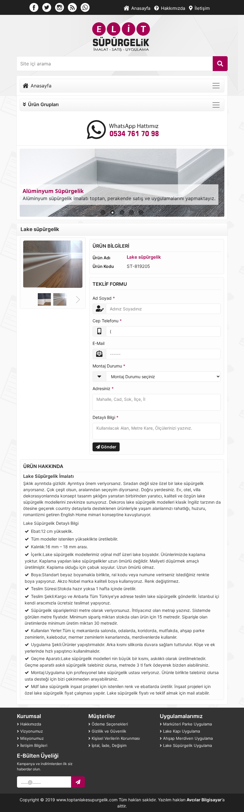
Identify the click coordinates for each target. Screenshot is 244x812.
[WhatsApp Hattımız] (122, 129)
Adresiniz (103, 388)
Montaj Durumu (109, 365)
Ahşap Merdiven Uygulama (187, 738)
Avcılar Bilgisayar (204, 799)
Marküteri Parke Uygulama (187, 724)
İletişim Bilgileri (33, 745)
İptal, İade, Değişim (108, 745)
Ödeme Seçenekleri (109, 724)
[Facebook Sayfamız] (33, 7)
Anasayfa (140, 8)
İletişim (201, 8)
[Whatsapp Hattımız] (85, 7)
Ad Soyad (104, 298)
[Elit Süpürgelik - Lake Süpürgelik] (122, 37)
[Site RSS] (72, 7)
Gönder (108, 446)
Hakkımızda (172, 8)
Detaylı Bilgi (105, 417)
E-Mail (98, 343)
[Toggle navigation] (216, 85)
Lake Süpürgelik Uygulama (187, 745)
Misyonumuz (31, 738)
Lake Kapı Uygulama (181, 731)
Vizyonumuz (31, 731)
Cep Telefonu (107, 320)
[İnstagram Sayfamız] (59, 7)
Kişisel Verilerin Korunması (115, 738)
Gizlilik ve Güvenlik (108, 731)
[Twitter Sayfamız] (46, 7)
